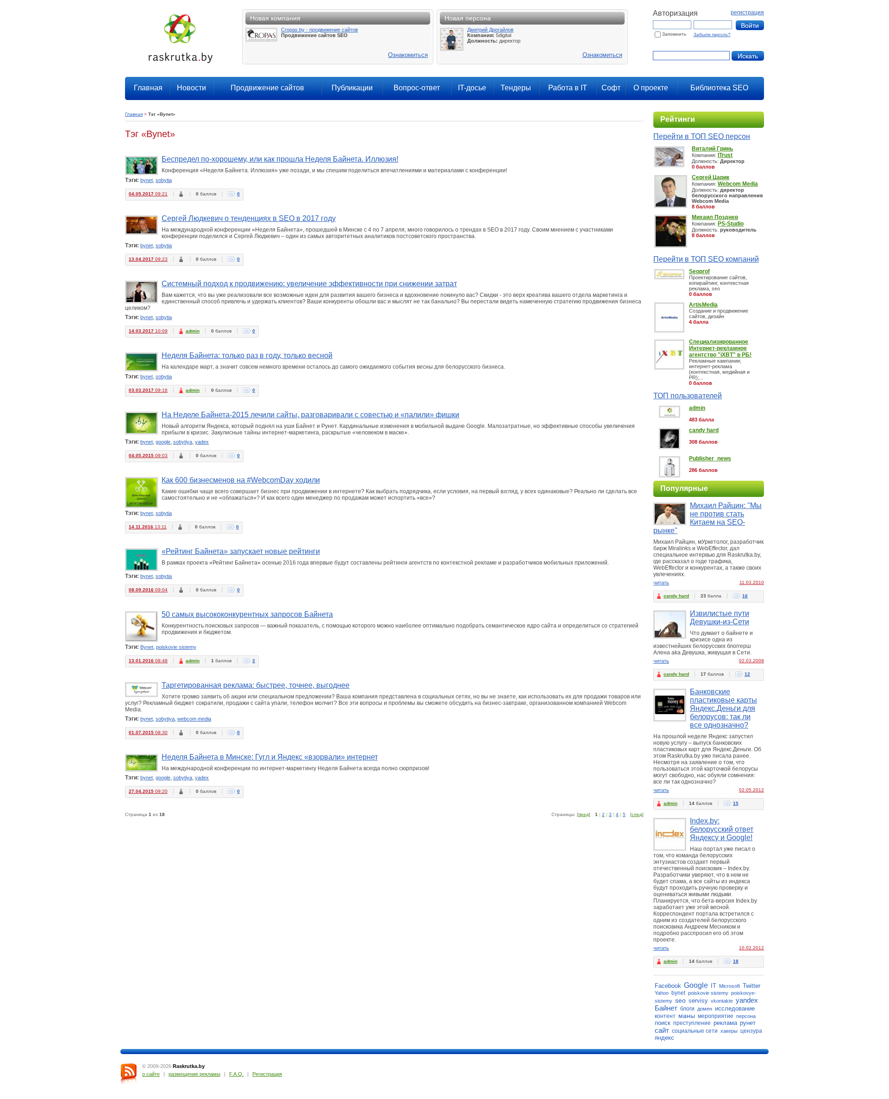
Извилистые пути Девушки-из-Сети (719, 617)
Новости (191, 88)
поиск (662, 1022)
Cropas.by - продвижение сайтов (319, 29)
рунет (748, 1022)
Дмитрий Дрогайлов (490, 29)
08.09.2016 (148, 589)
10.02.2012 (751, 947)
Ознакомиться (408, 54)
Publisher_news (710, 458)
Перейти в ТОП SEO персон (701, 136)
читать (661, 582)
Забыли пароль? (712, 34)
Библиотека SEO (719, 88)
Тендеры (516, 88)
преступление (692, 1023)
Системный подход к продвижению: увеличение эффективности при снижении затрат (309, 284)
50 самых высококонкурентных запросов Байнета (247, 614)
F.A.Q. (236, 1074)
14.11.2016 (148, 526)
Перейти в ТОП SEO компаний (706, 259)
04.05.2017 (148, 193)
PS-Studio (731, 223)
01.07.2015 (148, 732)
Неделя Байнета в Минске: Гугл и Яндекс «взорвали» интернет (270, 757)
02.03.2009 (751, 660)
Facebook (668, 985)
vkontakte (722, 1001)
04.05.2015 (148, 455)
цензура (751, 1031)
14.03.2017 (148, 330)
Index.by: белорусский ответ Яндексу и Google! (721, 829)
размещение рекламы (194, 1074)
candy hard (704, 430)
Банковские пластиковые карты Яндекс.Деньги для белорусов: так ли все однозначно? (723, 708)
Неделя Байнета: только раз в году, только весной (247, 355)
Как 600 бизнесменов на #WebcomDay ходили (241, 480)
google (163, 442)
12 (747, 674)
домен (704, 1008)
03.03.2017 (148, 390)
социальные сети (695, 1031)
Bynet (146, 647)
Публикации (352, 88)
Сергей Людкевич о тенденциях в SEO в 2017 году (249, 218)
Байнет (666, 1008)
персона (746, 1016)
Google (696, 985)
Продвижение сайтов (267, 88)
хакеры (729, 1031)
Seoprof (699, 271)
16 (745, 595)
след (637, 814)
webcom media (194, 719)
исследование (735, 1008)
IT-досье (472, 88)
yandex (747, 1000)
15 (736, 803)
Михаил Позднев (715, 217)
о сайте (151, 1074)
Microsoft (729, 986)
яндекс (664, 1037)
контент (665, 1016)
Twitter (751, 985)
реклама (725, 1022)
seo (680, 1000)
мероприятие (715, 1016)
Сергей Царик (710, 177)
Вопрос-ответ (417, 88)
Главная (148, 88)
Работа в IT (567, 88)
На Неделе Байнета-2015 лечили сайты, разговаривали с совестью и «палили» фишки (310, 415)
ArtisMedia (703, 304)
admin (193, 330)
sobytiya (182, 442)
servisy (698, 1000)
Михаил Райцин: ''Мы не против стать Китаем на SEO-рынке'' (707, 518)
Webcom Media (738, 184)
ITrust (725, 155)
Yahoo (662, 993)
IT (713, 985)
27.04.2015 (148, 791)
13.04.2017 (148, 259)
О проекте (650, 88)
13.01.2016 (148, 660)
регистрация (747, 12)
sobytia (164, 180)
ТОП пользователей (687, 396)
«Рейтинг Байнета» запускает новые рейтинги (241, 551)
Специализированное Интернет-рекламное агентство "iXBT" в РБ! (720, 348)
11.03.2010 (751, 582)
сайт (662, 1030)
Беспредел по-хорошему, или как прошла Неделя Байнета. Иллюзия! (280, 159)
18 (736, 961)
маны (686, 1015)
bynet (146, 180)
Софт (610, 88)
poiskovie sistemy (176, 647)
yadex (202, 442)
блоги (687, 1008)
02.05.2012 (751, 789)
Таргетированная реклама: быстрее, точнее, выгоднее (256, 685)
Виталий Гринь (712, 148)
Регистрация (267, 1074)
